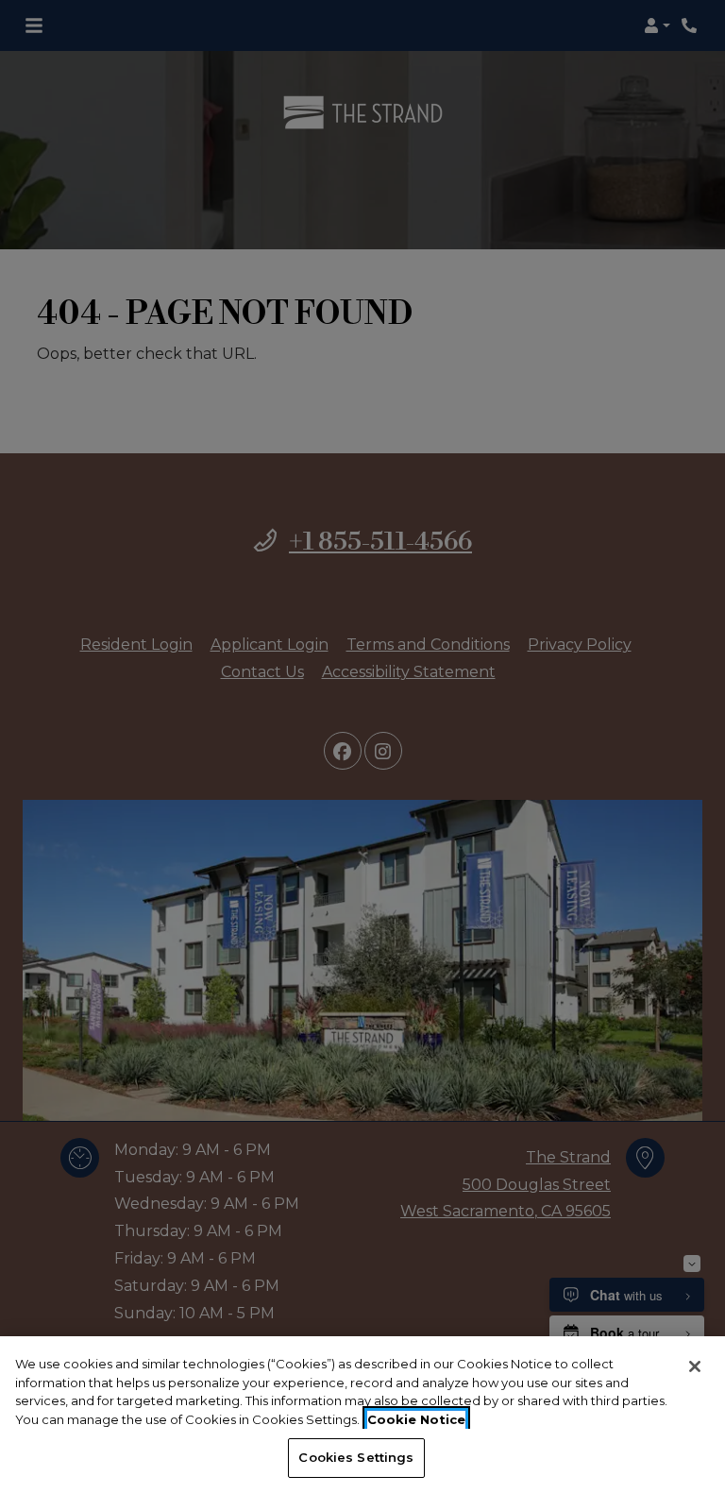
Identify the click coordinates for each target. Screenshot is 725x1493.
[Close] (695, 1366)
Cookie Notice (416, 1419)
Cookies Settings (355, 1457)
